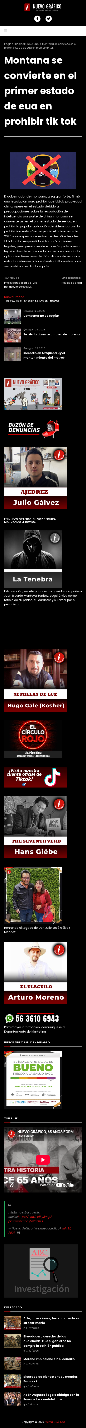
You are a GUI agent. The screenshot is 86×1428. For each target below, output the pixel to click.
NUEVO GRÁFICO (55, 1422)
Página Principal (14, 44)
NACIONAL (33, 44)
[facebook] (37, 19)
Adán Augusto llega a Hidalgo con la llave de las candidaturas (51, 1397)
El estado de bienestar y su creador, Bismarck (50, 1379)
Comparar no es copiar (41, 316)
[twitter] (49, 19)
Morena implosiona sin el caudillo (49, 1359)
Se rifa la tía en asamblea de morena (51, 334)
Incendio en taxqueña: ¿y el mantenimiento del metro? (44, 355)
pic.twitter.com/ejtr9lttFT (25, 1221)
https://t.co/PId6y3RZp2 (35, 1217)
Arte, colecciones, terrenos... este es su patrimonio (51, 1320)
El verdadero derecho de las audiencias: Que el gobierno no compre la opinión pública (47, 1341)
